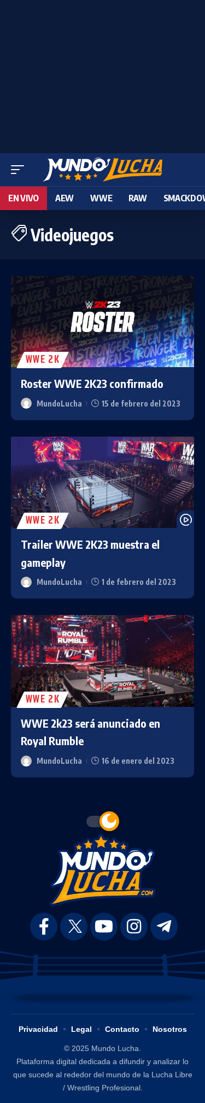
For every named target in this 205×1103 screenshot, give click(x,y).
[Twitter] (73, 927)
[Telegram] (164, 927)
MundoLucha (59, 403)
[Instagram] (134, 927)
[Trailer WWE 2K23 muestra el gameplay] (102, 483)
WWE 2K (43, 360)
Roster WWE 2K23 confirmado (92, 383)
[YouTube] (104, 927)
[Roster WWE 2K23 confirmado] (102, 322)
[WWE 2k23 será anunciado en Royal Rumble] (102, 661)
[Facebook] (43, 927)
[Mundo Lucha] (102, 169)
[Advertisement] (103, 73)
